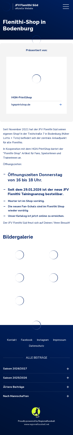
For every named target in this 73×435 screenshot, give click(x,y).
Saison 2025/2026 (15, 378)
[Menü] (66, 7)
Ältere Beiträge (13, 387)
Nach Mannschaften (16, 396)
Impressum (59, 340)
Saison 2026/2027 (15, 368)
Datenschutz (36, 346)
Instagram (43, 340)
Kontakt (12, 340)
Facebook (26, 340)
